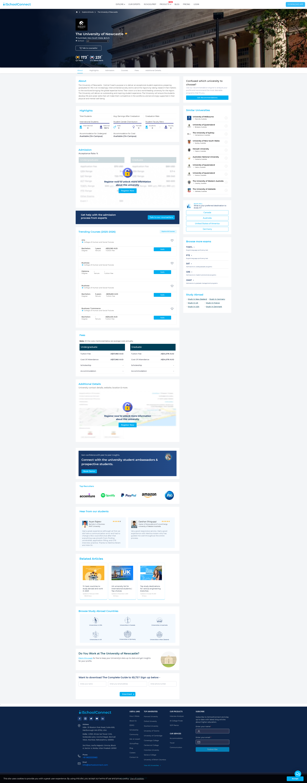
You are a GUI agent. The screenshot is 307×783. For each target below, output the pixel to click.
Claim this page (85, 658)
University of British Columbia (155, 760)
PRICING (186, 4)
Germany (207, 229)
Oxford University (150, 721)
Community (134, 734)
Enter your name (203, 726)
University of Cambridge (153, 736)
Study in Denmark (214, 307)
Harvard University (151, 716)
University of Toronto (151, 731)
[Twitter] (91, 718)
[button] (298, 774)
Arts (83, 240)
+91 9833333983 (90, 757)
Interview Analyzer (177, 716)
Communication (176, 747)
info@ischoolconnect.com (95, 765)
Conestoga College (151, 740)
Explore (119, 4)
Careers (132, 753)
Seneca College (150, 755)
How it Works (134, 716)
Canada (207, 212)
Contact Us (134, 757)
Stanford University (151, 726)
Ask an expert (135, 739)
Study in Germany (217, 299)
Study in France (213, 303)
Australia (207, 218)
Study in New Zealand (197, 299)
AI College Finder (176, 721)
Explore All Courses (168, 231)
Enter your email (203, 737)
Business (85, 263)
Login (196, 4)
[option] (83, 582)
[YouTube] (97, 718)
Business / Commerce (91, 308)
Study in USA (193, 307)
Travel (172, 743)
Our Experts (134, 4)
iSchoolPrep (150, 4)
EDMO (132, 725)
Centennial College (151, 745)
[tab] (80, 70)
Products (164, 3)
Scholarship (134, 730)
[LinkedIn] (103, 718)
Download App (295, 4)
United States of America (207, 223)
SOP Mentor (174, 725)
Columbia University (151, 750)
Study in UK (193, 303)
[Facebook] (80, 718)
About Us (133, 721)
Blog (177, 4)
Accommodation (176, 738)
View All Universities (151, 765)
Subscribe (212, 749)
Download (127, 694)
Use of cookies (137, 778)
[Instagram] (85, 718)
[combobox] (97, 41)
